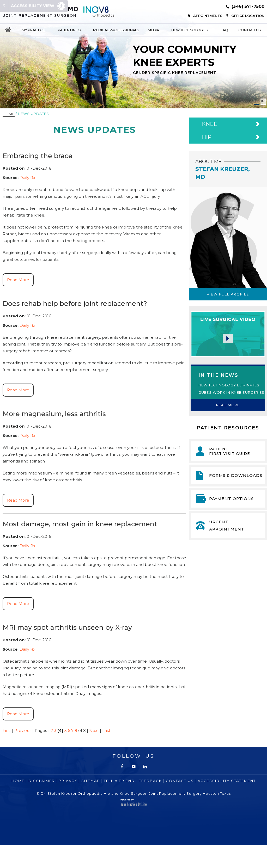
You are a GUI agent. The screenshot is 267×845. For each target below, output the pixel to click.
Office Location (247, 16)
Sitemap (90, 781)
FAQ (224, 30)
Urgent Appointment (226, 525)
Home (8, 30)
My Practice (33, 30)
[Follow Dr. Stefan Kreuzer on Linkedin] (145, 766)
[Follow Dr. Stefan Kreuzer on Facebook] (122, 766)
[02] (263, 104)
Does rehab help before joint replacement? (75, 303)
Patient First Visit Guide (229, 451)
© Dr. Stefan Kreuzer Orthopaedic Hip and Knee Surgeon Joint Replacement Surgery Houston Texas (134, 793)
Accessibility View (33, 5)
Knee (209, 124)
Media (153, 30)
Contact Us (249, 30)
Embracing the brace (37, 156)
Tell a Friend (119, 781)
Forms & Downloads (235, 475)
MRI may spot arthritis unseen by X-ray (67, 627)
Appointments (207, 16)
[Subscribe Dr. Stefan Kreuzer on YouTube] (133, 766)
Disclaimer (41, 781)
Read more (228, 405)
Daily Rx (27, 177)
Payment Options (231, 498)
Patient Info (69, 30)
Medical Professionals (116, 30)
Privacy (68, 781)
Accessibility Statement (227, 781)
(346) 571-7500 (248, 6)
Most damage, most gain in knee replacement (80, 524)
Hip (206, 137)
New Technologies (189, 30)
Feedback (150, 781)
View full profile (228, 294)
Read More (18, 279)
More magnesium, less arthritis (54, 414)
